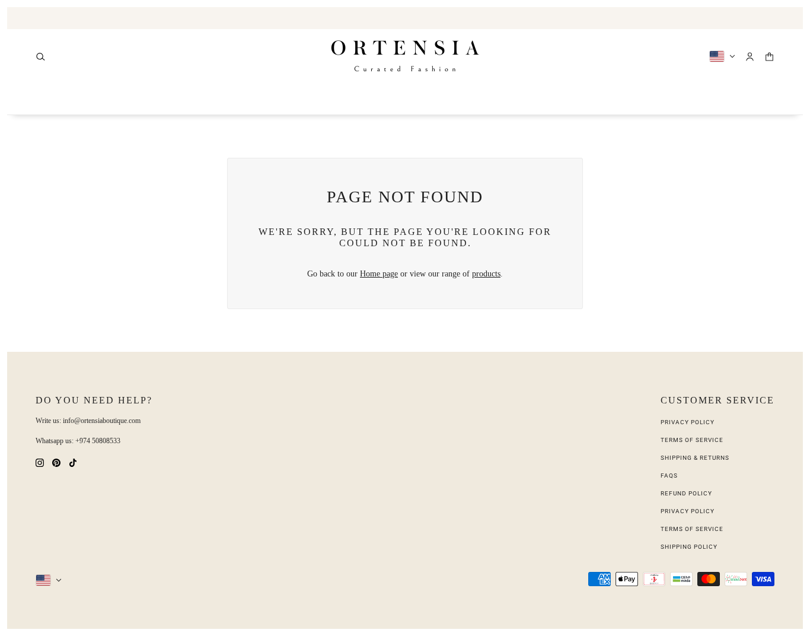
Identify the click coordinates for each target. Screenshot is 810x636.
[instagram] (40, 462)
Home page (379, 273)
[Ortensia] (405, 56)
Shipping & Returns (695, 457)
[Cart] (769, 57)
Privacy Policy (688, 422)
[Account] (750, 57)
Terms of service (692, 529)
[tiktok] (73, 462)
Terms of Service (692, 440)
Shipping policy (689, 546)
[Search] (41, 57)
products (486, 273)
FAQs (669, 475)
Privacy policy (688, 511)
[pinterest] (56, 462)
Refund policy (686, 493)
